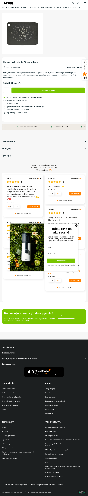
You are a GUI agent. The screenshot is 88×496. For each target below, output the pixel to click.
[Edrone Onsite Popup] (44, 248)
